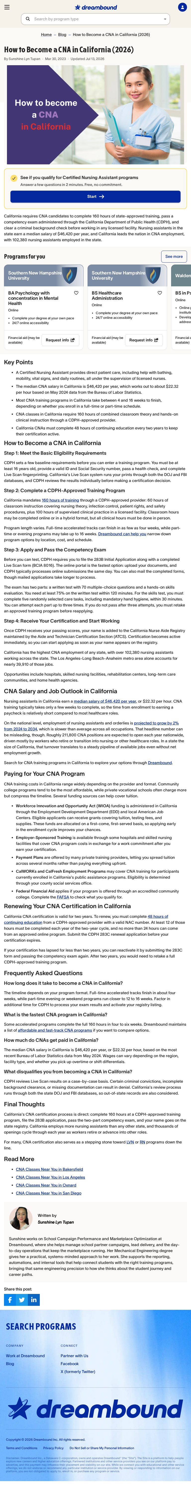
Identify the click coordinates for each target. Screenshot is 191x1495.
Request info (57, 340)
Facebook (70, 1363)
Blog (62, 34)
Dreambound (160, 762)
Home (46, 34)
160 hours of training (60, 500)
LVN (130, 1142)
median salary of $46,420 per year (105, 701)
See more (174, 256)
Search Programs (41, 1326)
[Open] (165, 19)
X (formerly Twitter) (78, 1371)
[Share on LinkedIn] (34, 1300)
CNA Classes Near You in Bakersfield (49, 1169)
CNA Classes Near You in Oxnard (46, 1185)
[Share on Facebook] (10, 1300)
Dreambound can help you (122, 534)
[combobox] (102, 19)
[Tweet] (22, 1300)
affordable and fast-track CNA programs (55, 1030)
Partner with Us (74, 1355)
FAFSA (63, 897)
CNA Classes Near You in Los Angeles (50, 1177)
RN (142, 1142)
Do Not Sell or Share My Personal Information (102, 1448)
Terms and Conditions (21, 1448)
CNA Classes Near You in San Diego (48, 1193)
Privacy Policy (53, 1448)
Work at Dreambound (25, 1355)
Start (91, 196)
